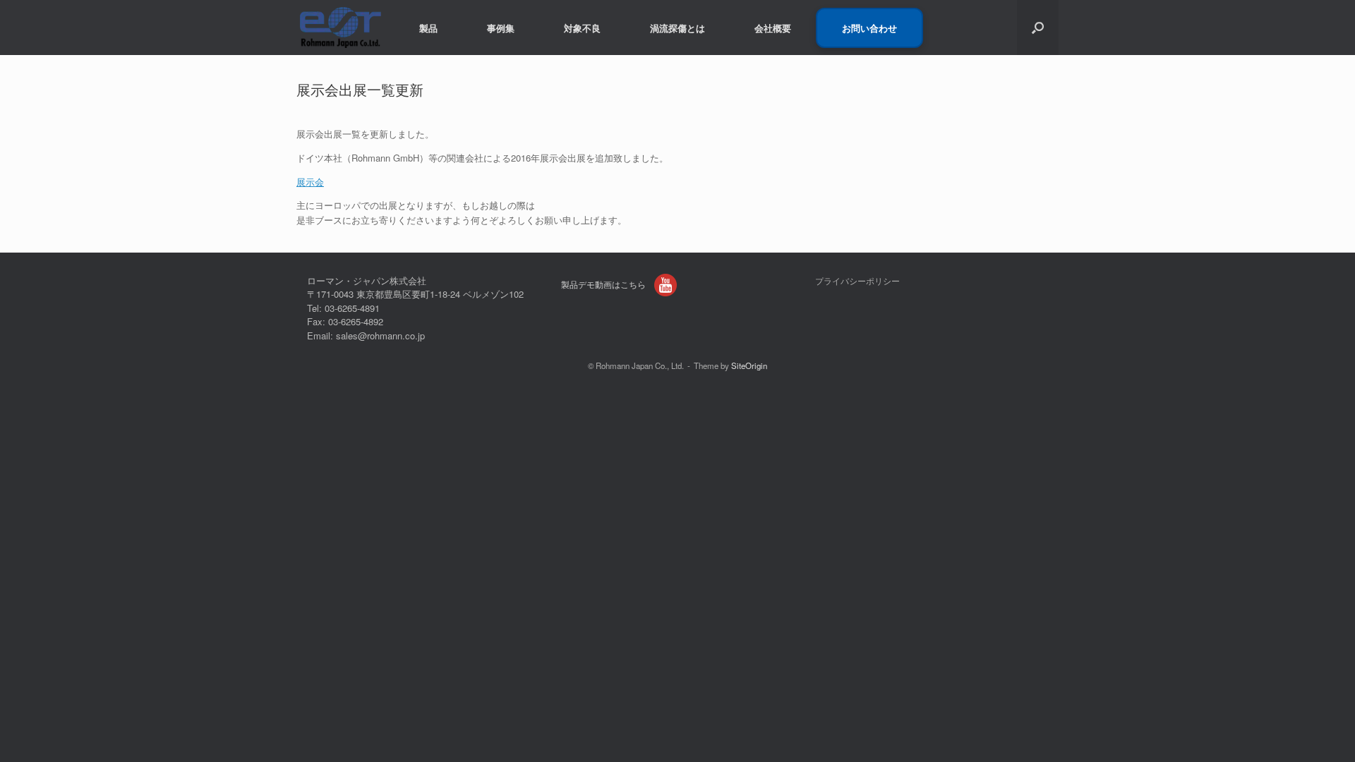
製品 (428, 28)
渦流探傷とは (677, 28)
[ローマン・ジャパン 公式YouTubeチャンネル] (665, 285)
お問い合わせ (869, 28)
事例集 (500, 28)
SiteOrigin (749, 365)
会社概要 (772, 28)
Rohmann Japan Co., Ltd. (640, 365)
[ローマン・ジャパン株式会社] (340, 27)
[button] (1038, 27)
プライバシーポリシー (857, 280)
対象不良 (582, 28)
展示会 (310, 181)
